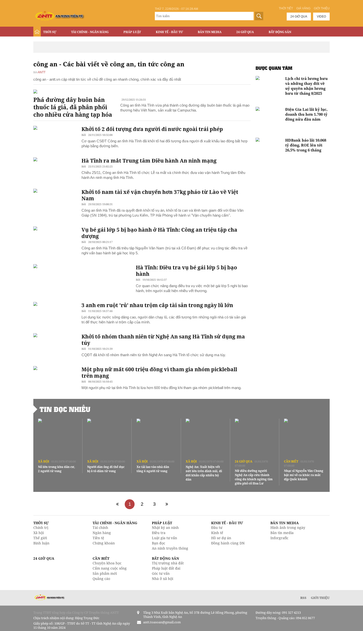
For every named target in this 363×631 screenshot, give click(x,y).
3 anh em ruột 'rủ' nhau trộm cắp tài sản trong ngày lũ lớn (157, 305)
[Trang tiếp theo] (167, 504)
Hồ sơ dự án (221, 538)
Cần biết (291, 461)
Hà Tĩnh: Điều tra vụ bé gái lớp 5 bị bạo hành (186, 270)
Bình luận (41, 543)
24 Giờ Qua (245, 32)
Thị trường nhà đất (168, 563)
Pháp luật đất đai (166, 568)
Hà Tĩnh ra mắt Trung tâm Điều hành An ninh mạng (149, 160)
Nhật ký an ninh (165, 527)
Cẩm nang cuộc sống (110, 568)
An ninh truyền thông (170, 548)
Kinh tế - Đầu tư (169, 32)
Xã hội (43, 461)
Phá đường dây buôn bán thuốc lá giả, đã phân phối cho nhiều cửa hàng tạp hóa (72, 107)
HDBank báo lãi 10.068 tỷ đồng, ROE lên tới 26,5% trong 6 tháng (305, 145)
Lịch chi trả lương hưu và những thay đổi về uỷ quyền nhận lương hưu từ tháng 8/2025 (306, 86)
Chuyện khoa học (107, 563)
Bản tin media (282, 532)
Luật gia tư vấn (164, 538)
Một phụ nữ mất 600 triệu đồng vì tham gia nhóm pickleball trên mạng (159, 372)
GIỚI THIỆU (320, 597)
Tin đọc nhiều (65, 409)
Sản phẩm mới (105, 573)
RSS (303, 597)
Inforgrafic (279, 538)
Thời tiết (286, 8)
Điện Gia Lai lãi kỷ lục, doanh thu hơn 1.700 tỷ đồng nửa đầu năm (306, 114)
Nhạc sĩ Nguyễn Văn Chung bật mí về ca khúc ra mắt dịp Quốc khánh (303, 475)
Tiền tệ (98, 538)
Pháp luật (132, 32)
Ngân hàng (102, 532)
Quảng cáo (101, 578)
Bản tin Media (210, 32)
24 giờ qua (298, 16)
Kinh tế (217, 532)
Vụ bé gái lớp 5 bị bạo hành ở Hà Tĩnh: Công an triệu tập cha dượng (159, 233)
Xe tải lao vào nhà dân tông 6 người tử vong (153, 469)
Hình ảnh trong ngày (287, 527)
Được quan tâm (274, 68)
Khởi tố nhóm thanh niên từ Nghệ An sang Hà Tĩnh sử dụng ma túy (163, 339)
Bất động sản (280, 32)
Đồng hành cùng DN (228, 543)
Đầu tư (216, 527)
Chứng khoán (104, 543)
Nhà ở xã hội (162, 578)
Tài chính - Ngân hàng (90, 32)
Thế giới (40, 538)
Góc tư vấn (161, 573)
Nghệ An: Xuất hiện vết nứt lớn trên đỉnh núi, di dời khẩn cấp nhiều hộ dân (204, 473)
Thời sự (49, 32)
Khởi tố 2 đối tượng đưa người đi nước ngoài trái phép (152, 129)
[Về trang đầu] (117, 504)
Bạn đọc (158, 543)
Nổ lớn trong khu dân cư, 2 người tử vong (56, 469)
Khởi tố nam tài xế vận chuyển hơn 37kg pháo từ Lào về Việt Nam (159, 195)
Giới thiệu (322, 8)
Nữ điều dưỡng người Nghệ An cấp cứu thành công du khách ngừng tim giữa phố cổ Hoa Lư (254, 477)
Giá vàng (303, 8)
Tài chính (100, 527)
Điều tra (158, 532)
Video (321, 16)
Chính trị (40, 527)
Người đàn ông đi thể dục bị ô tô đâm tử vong (105, 469)
